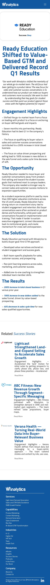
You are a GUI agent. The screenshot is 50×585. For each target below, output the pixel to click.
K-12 (7, 533)
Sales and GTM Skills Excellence (17, 502)
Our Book (9, 564)
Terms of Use (20, 580)
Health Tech (10, 543)
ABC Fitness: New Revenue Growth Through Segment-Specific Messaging (29, 391)
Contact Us (10, 574)
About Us (9, 572)
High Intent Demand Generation (17, 500)
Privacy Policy (10, 580)
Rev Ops (9, 523)
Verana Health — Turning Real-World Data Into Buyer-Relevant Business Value (30, 433)
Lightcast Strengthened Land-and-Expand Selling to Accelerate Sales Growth (30, 351)
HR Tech (9, 538)
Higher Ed (9, 536)
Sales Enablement (12, 520)
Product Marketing (12, 513)
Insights (9, 554)
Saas (7, 541)
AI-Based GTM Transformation (17, 525)
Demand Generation (13, 518)
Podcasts (9, 559)
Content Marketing (12, 515)
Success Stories (12, 556)
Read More (19, 375)
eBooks (8, 551)
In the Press (10, 561)
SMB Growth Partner (13, 505)
